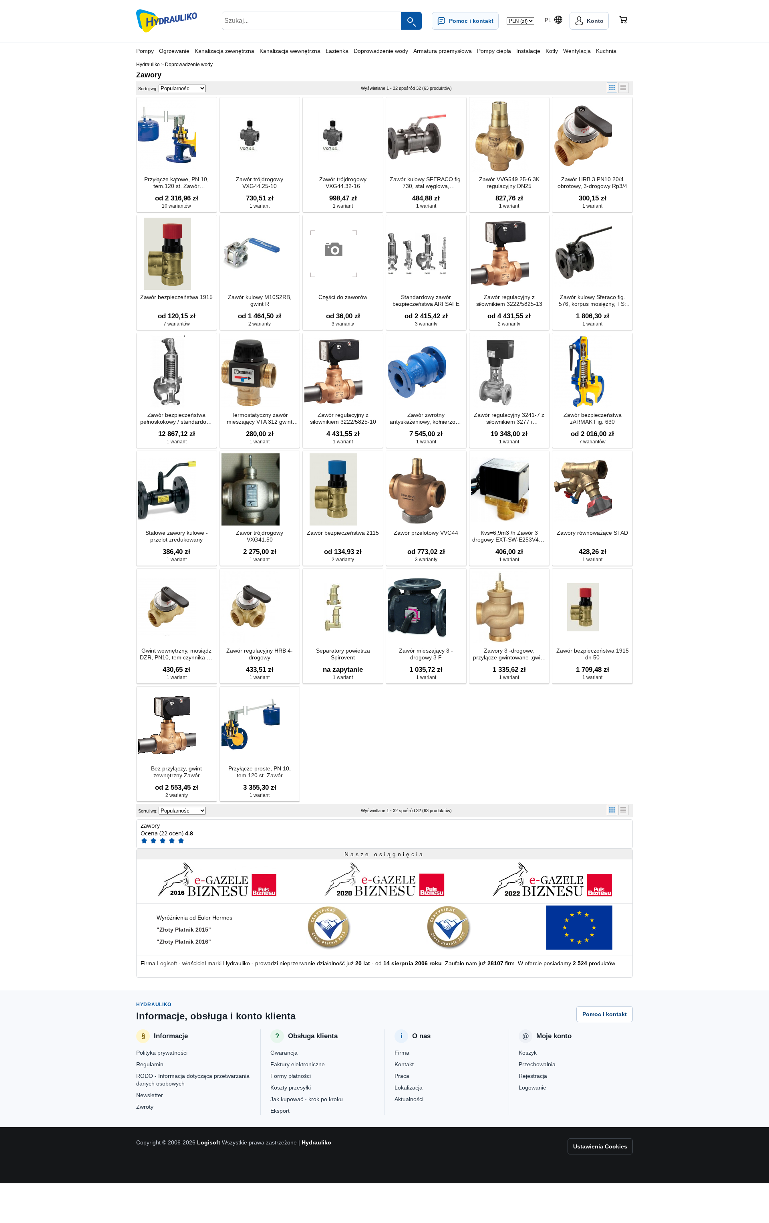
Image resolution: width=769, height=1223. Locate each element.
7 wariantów (176, 324)
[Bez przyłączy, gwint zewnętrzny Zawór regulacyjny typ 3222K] (167, 725)
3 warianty (343, 324)
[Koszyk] (623, 21)
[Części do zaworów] (333, 254)
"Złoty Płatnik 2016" (184, 941)
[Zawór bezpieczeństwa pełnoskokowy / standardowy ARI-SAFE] (167, 371)
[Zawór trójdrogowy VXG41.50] (250, 489)
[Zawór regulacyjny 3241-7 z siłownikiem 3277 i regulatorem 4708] (500, 371)
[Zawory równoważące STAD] (583, 489)
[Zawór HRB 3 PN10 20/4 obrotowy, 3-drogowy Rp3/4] (583, 136)
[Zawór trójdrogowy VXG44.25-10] (250, 136)
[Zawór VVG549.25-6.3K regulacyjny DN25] (500, 136)
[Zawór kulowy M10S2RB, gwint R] (250, 254)
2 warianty (259, 324)
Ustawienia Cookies (600, 1146)
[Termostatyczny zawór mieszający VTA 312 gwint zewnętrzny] (250, 371)
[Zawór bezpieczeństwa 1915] (167, 254)
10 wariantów (176, 206)
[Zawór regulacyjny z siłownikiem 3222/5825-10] (333, 371)
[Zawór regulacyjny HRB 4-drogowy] (250, 607)
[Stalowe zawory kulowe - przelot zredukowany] (167, 489)
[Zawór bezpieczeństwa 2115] (333, 489)
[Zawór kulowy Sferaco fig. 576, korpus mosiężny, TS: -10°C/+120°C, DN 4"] (583, 254)
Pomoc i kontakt (604, 1014)
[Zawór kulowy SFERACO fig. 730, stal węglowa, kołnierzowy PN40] (417, 136)
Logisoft (167, 963)
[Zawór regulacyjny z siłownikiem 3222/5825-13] (500, 254)
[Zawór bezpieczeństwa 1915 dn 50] (583, 607)
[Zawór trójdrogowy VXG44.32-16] (333, 136)
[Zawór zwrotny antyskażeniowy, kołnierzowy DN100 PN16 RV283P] (417, 371)
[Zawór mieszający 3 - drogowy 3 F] (417, 607)
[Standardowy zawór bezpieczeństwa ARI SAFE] (417, 254)
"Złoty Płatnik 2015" (184, 929)
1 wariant (260, 206)
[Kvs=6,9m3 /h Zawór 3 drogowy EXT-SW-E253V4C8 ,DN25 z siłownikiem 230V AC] (500, 489)
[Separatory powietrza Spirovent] (333, 607)
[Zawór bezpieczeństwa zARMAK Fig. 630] (583, 371)
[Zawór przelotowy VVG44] (417, 489)
